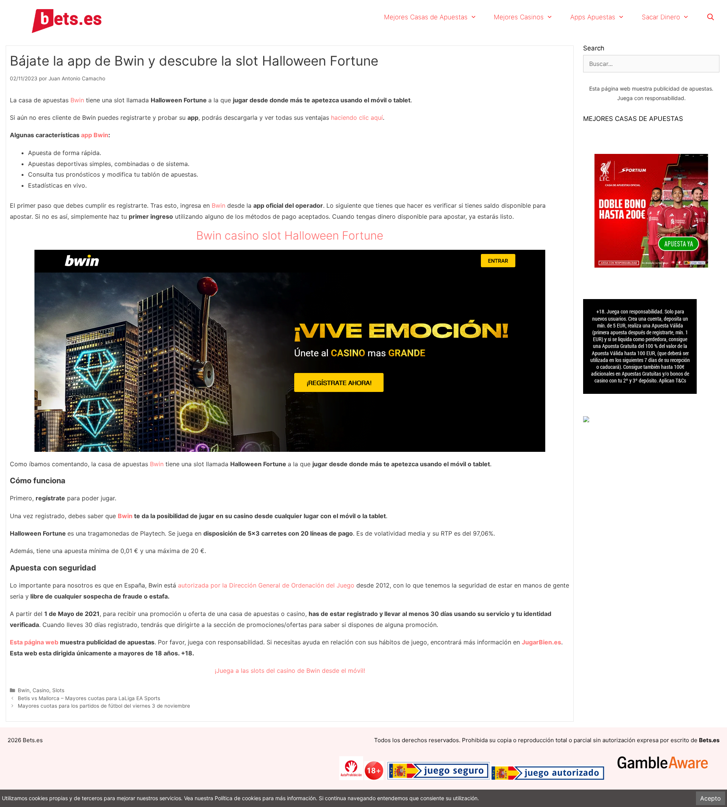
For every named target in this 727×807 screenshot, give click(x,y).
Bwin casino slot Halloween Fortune (289, 235)
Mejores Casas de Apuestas (426, 17)
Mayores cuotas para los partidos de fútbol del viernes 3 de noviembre (104, 706)
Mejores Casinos (519, 17)
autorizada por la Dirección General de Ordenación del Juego (266, 585)
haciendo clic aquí (357, 117)
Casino (41, 690)
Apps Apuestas (592, 17)
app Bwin (94, 135)
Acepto (710, 798)
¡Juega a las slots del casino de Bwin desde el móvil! (290, 670)
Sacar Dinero (661, 17)
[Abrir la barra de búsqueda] (710, 17)
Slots (58, 690)
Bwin (77, 100)
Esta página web (34, 642)
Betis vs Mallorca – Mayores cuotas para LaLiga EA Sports (89, 698)
